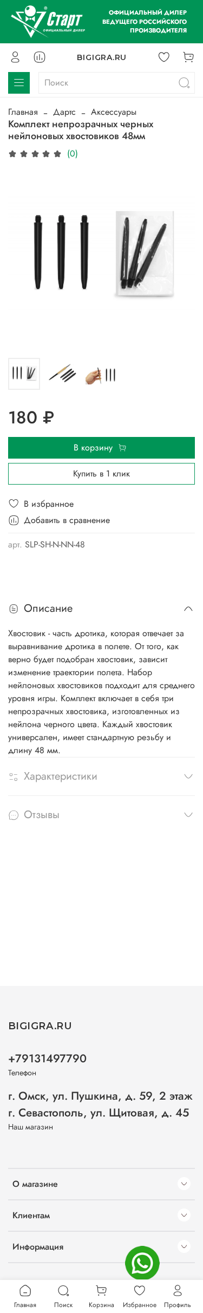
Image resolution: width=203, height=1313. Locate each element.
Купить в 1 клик (101, 473)
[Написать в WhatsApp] (142, 1263)
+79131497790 (47, 1058)
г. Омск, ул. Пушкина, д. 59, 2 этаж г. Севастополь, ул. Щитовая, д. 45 (100, 1104)
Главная (23, 112)
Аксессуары (113, 112)
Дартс (64, 112)
